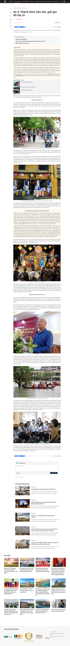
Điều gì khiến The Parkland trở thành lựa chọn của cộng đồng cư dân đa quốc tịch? (27, 612)
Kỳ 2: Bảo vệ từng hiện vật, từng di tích (27, 87)
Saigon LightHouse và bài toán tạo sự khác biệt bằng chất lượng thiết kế (43, 502)
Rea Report (32, 1)
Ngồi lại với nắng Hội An (21, 39)
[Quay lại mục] (10, 8)
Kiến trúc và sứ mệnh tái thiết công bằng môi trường (43, 516)
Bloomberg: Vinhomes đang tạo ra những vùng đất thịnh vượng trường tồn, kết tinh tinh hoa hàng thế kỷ (43, 592)
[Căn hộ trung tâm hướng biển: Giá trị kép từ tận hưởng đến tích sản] (43, 603)
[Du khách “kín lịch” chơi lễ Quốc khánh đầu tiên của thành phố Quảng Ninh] (27, 562)
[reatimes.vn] (5, 1)
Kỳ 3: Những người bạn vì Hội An (26, 90)
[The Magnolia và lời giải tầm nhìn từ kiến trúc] (22, 490)
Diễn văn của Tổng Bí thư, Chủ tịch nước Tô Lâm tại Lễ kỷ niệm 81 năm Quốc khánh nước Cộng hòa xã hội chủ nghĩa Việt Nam (58, 571)
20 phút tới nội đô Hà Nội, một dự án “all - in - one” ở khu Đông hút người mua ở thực (58, 591)
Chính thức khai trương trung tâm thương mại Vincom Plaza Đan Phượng (43, 570)
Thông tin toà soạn (55, 1)
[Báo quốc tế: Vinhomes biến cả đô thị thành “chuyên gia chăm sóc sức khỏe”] (11, 562)
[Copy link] (10, 16)
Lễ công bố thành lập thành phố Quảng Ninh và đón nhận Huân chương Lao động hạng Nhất (11, 591)
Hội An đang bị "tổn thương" (22, 43)
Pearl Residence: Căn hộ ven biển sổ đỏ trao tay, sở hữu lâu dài (26, 590)
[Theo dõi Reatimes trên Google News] (57, 23)
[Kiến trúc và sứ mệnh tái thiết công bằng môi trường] (22, 517)
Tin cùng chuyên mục (22, 484)
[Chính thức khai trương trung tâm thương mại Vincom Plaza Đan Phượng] (43, 562)
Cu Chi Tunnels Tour (53, 631)
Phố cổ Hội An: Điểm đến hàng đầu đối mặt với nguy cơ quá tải (30, 41)
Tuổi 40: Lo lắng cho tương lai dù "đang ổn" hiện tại (58, 610)
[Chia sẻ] (10, 12)
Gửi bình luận (54, 472)
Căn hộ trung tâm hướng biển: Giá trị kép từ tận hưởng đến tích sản (42, 611)
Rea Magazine (37, 1)
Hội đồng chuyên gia (47, 1)
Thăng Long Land (57, 636)
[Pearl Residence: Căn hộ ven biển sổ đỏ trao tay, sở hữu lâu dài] (27, 582)
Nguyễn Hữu (19, 19)
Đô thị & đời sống (16, 8)
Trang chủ (11, 1)
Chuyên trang (24, 1)
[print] (10, 20)
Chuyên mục (16, 1)
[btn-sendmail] (59, 27)
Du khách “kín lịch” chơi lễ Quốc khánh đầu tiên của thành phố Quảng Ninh (27, 570)
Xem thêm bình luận (19, 477)
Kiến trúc (25, 8)
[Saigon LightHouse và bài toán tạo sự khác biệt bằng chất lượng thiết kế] (22, 503)
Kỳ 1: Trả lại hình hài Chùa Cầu (26, 82)
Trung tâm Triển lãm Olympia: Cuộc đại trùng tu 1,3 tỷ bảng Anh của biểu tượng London (44, 543)
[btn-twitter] (57, 27)
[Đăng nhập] (64, 1)
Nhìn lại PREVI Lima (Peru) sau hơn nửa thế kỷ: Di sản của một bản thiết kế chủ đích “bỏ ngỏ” (44, 529)
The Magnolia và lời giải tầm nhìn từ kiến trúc (43, 489)
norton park (59, 633)
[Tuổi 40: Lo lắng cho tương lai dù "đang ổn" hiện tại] (58, 603)
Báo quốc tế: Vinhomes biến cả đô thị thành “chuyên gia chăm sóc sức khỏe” (11, 571)
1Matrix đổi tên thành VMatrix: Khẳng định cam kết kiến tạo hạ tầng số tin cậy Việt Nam (11, 612)
